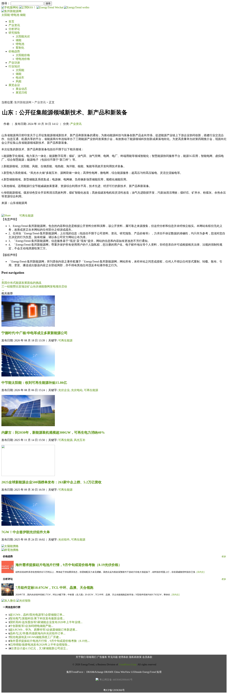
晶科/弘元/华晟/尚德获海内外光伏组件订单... (37, 633)
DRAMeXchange (94, 672)
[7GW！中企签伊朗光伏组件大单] (114, 510)
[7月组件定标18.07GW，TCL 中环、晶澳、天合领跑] (7, 594)
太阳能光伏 (23, 36)
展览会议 (14, 85)
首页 (11, 21)
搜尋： (5, 3)
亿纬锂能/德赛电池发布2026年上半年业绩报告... (40, 644)
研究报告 (14, 32)
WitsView (125, 672)
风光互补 (79, 439)
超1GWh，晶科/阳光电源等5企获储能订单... (37, 614)
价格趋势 (14, 51)
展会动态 (21, 88)
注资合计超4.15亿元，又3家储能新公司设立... (39, 648)
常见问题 (113, 657)
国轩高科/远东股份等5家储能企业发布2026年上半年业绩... (46, 622)
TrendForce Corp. (128, 664)
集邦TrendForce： (76, 672)
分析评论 (14, 28)
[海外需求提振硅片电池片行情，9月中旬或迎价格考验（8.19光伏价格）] (7, 572)
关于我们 (81, 657)
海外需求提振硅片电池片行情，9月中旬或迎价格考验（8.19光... (50, 640)
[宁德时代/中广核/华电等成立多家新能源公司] (114, 311)
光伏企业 (64, 390)
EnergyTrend (149, 672)
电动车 (20, 77)
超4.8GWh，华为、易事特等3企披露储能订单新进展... (43, 629)
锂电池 (15, 14)
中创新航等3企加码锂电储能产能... (31, 625)
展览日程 (21, 92)
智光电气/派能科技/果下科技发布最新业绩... (37, 618)
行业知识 (14, 66)
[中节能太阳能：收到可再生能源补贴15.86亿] (114, 361)
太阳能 (6, 14)
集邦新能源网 (22, 102)
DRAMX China (112, 672)
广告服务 (102, 657)
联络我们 (91, 657)
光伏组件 (64, 539)
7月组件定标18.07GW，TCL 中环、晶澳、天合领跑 (54, 587)
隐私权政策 (135, 657)
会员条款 (147, 657)
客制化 (20, 47)
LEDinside (136, 672)
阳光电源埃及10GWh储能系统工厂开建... (35, 637)
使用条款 (123, 657)
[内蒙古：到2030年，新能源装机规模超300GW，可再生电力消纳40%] (114, 411)
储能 (23, 14)
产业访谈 (14, 62)
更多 (224, 556)
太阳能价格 (23, 55)
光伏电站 (76, 390)
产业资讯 (14, 25)
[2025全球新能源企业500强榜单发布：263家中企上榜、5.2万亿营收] (114, 461)
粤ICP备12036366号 (114, 690)
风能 (18, 81)
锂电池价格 (23, 58)
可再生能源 (26, 215)
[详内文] (200, 572)
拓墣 (159, 672)
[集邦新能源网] (11, 11)
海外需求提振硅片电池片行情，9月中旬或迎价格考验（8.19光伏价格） (68, 565)
